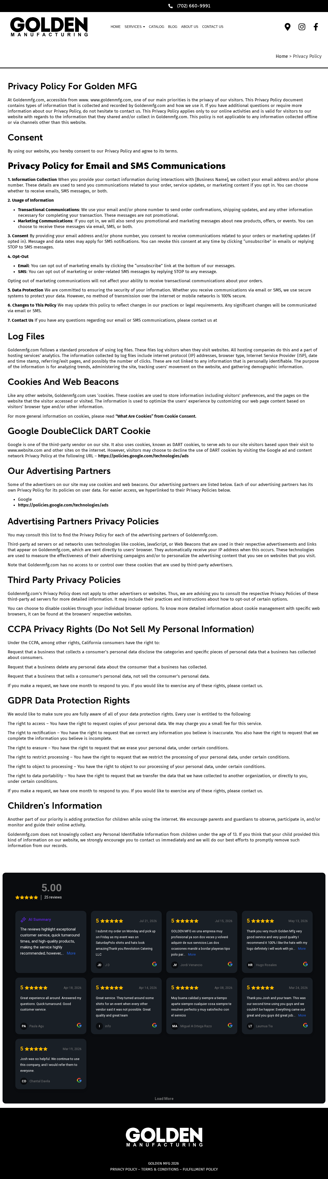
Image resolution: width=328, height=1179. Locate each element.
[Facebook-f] (316, 27)
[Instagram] (302, 27)
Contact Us (212, 27)
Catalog (156, 27)
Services (133, 27)
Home (116, 27)
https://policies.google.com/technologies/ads (143, 456)
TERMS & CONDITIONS (160, 1169)
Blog (172, 27)
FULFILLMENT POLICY (200, 1169)
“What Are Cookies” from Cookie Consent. (156, 416)
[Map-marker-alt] (288, 27)
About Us (189, 27)
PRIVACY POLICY (123, 1169)
